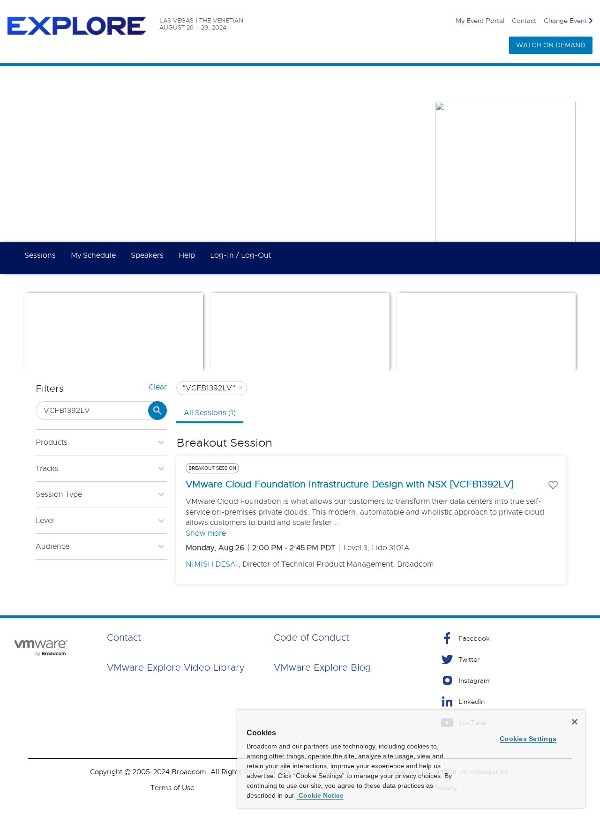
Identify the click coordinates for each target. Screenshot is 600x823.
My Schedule (93, 255)
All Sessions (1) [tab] (210, 413)
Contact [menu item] (124, 637)
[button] (86, 355)
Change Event (565, 20)
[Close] (575, 722)
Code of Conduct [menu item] (311, 637)
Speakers (147, 255)
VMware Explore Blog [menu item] (322, 667)
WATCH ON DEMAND (550, 45)
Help (187, 255)
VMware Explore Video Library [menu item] (175, 667)
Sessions (40, 255)
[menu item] (516, 638)
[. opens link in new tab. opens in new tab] (40, 647)
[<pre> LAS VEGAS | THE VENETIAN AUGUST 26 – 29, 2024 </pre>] (83, 26)
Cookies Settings (528, 738)
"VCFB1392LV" (212, 388)
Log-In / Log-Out (240, 255)
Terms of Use (172, 788)
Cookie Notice (320, 795)
